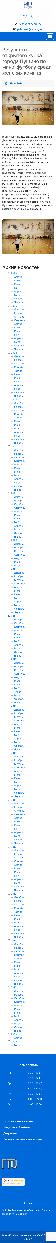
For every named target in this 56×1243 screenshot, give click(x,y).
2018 (13, 615)
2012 (13, 893)
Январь (18, 302)
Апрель (18, 291)
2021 (13, 493)
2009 (14, 1034)
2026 (14, 273)
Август (18, 276)
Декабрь (19, 309)
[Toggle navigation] (50, 36)
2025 (14, 305)
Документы (10, 1133)
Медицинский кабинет (16, 1127)
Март (17, 294)
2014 (13, 799)
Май (16, 287)
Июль (17, 280)
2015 (13, 752)
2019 (13, 569)
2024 (14, 352)
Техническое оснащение (18, 1121)
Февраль (19, 298)
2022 (14, 446)
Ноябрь (18, 313)
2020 (14, 540)
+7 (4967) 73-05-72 (30, 23)
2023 (14, 399)
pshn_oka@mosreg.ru (30, 29)
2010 (13, 987)
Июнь (17, 284)
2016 (13, 706)
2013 (13, 846)
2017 (13, 659)
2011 (13, 940)
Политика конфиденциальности (22, 1139)
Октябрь (19, 316)
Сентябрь (19, 320)
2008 (14, 1041)
